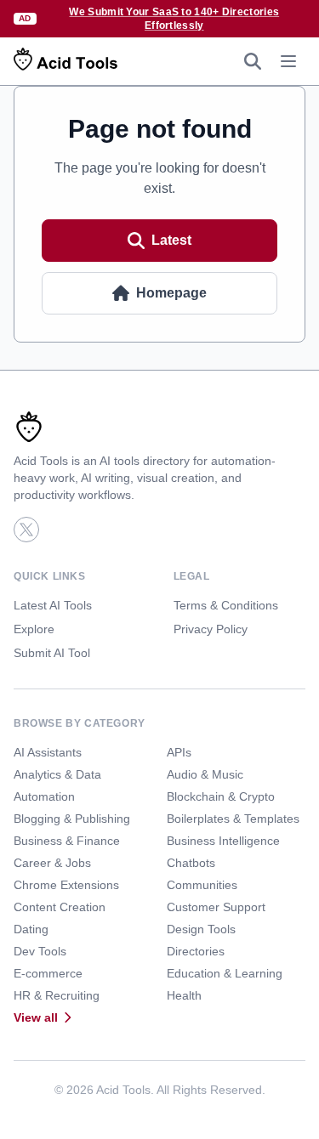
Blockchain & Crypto (221, 796)
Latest (171, 240)
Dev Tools (40, 951)
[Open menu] (288, 61)
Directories (196, 951)
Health (184, 995)
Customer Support (216, 907)
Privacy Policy (211, 629)
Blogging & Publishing (72, 818)
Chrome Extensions (66, 885)
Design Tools (201, 929)
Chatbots (191, 863)
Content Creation (59, 907)
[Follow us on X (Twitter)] (26, 529)
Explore (34, 629)
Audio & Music (205, 774)
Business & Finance (67, 840)
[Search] (252, 61)
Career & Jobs (52, 863)
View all (36, 1017)
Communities (202, 885)
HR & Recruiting (57, 995)
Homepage (171, 293)
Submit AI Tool (52, 653)
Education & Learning (224, 973)
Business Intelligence (223, 840)
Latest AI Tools (53, 605)
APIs (179, 752)
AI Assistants (48, 752)
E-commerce (48, 973)
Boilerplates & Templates (233, 818)
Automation (44, 796)
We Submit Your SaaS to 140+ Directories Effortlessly (174, 18)
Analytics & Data (57, 774)
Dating (31, 929)
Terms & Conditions (226, 605)
